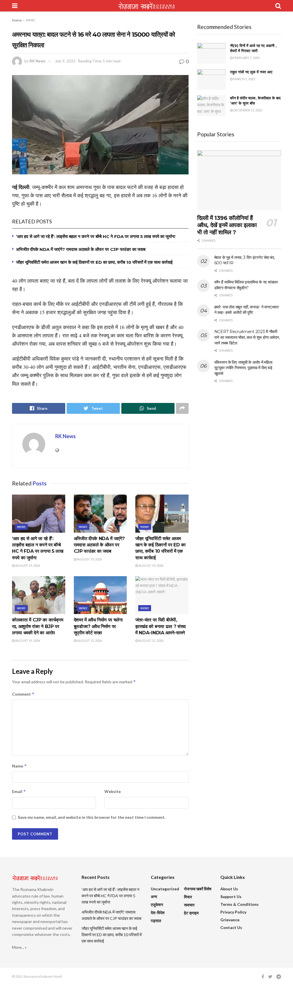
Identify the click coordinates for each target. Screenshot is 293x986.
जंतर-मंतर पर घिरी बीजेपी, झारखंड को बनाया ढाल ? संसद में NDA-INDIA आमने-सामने (160, 626)
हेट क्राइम (191, 912)
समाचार (30, 20)
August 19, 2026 (27, 565)
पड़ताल (156, 920)
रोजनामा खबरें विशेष (197, 888)
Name (19, 766)
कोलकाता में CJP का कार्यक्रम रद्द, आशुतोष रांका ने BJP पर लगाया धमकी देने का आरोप (37, 626)
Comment (23, 694)
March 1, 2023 (244, 79)
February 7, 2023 (246, 58)
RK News (37, 61)
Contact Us (231, 927)
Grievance (229, 919)
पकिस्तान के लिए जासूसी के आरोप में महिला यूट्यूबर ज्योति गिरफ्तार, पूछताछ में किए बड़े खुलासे (243, 368)
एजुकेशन (157, 904)
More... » (19, 947)
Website (112, 791)
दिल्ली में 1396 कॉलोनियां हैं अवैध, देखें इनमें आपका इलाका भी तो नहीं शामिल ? (227, 225)
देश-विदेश (158, 912)
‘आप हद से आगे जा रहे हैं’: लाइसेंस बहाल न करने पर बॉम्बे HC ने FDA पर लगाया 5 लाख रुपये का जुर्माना (95, 236)
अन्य (154, 896)
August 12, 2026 (89, 640)
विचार (188, 896)
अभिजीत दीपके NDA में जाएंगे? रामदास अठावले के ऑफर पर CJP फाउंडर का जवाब (80, 249)
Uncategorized (165, 888)
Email (19, 791)
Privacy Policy (233, 912)
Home (17, 20)
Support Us (230, 896)
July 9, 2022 (65, 61)
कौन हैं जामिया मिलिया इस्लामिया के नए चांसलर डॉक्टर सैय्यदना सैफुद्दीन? (246, 285)
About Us (229, 888)
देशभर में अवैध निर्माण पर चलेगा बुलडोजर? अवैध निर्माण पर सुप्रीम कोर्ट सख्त (98, 626)
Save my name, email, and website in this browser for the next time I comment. (91, 817)
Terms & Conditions (239, 904)
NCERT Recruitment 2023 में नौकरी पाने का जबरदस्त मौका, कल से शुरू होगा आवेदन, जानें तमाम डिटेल (247, 337)
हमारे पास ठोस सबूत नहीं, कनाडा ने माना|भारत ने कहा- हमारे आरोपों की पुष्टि (246, 309)
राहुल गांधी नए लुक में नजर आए (251, 72)
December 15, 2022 (247, 110)
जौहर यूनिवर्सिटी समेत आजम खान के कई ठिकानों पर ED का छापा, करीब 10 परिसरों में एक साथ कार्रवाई (94, 262)
